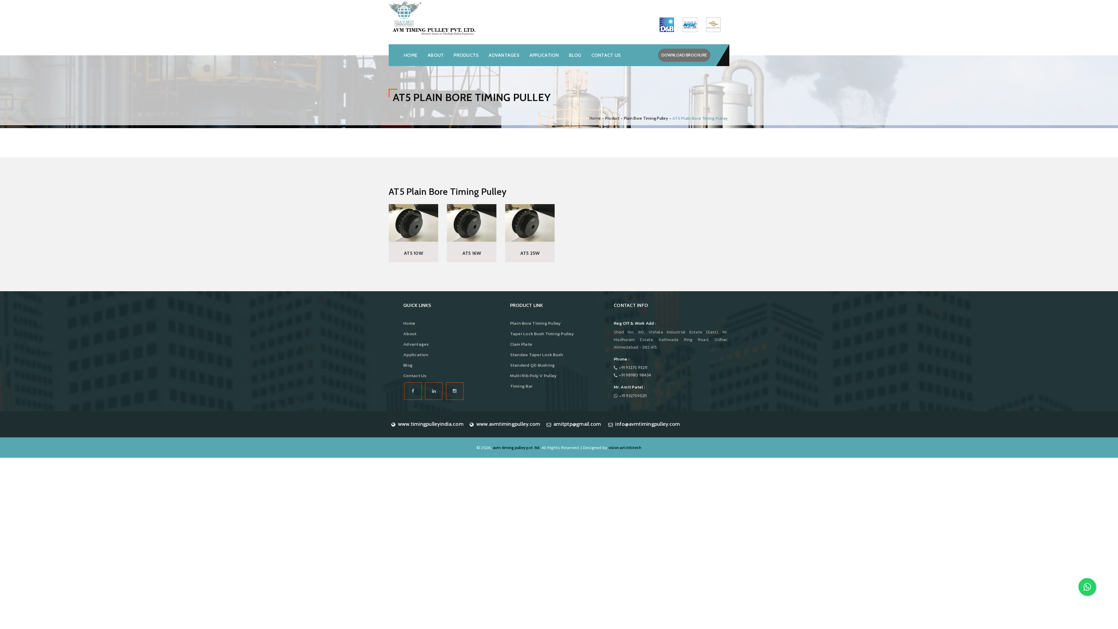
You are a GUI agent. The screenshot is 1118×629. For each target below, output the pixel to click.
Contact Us (415, 375)
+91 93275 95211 (633, 367)
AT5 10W (413, 253)
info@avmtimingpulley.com (647, 424)
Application (544, 55)
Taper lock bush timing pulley (542, 333)
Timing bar (521, 386)
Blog (575, 55)
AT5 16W (471, 253)
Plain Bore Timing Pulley (646, 118)
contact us (606, 55)
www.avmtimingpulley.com (508, 424)
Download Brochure (684, 55)
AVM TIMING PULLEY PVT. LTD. (516, 447)
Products (466, 55)
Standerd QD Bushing (532, 365)
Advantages (504, 55)
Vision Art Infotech (625, 447)
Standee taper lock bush (536, 354)
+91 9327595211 (633, 395)
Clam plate (521, 344)
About (435, 55)
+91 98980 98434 (635, 375)
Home (411, 55)
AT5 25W (530, 253)
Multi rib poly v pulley (533, 375)
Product (612, 118)
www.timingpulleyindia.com (431, 424)
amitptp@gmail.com (577, 424)
